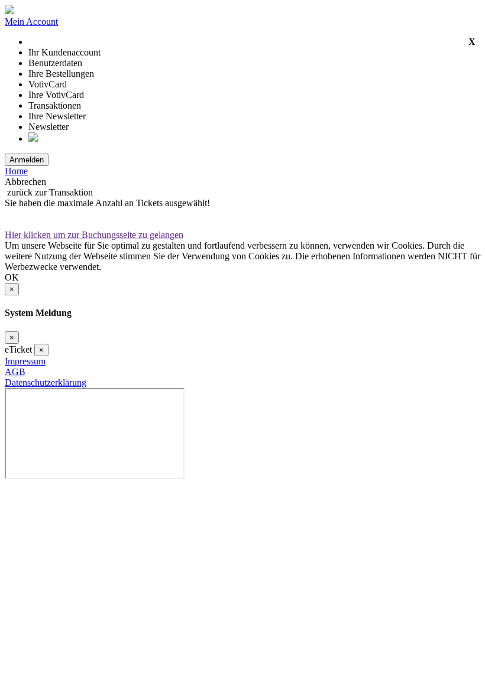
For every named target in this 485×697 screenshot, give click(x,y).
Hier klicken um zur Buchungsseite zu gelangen (94, 235)
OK (12, 277)
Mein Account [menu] (31, 22)
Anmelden (26, 159)
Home (16, 171)
